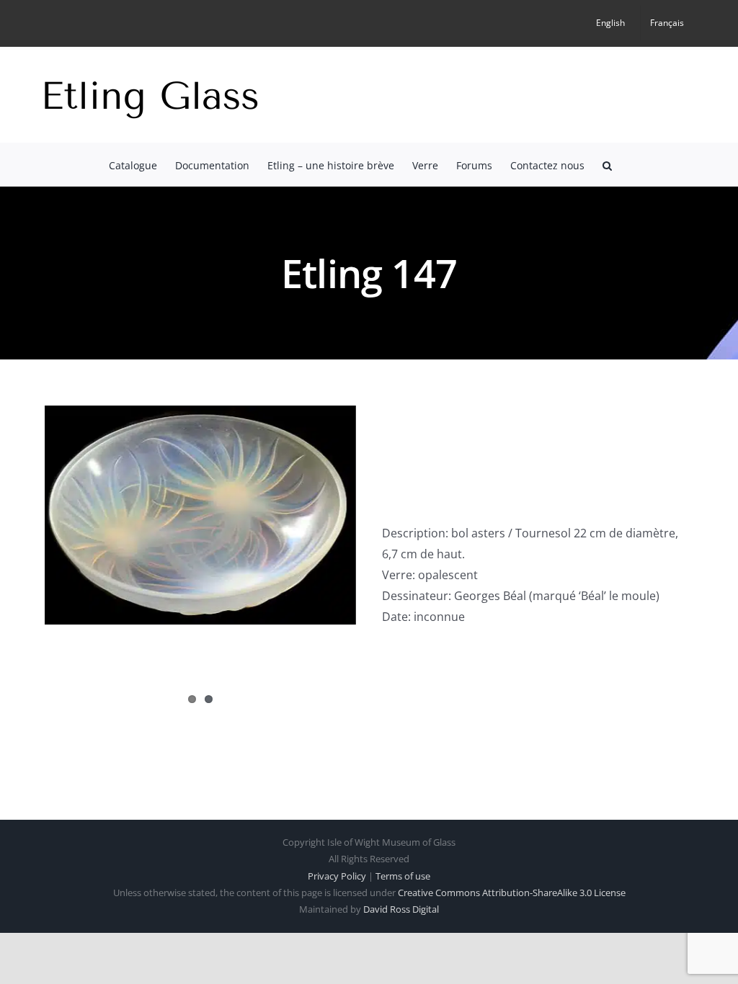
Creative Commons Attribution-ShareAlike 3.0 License (512, 892)
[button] (607, 164)
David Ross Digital (401, 909)
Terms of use (402, 875)
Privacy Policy (337, 875)
